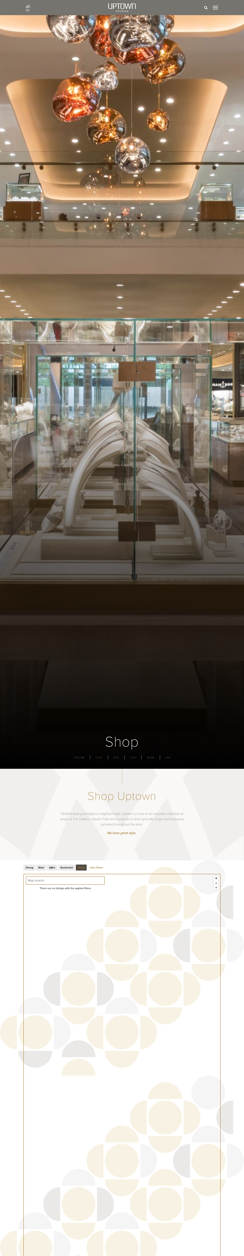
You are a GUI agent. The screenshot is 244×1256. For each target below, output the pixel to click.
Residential (66, 867)
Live (167, 757)
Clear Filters (96, 867)
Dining (29, 867)
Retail (81, 867)
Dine (116, 757)
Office (52, 867)
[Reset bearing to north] (216, 888)
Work (150, 757)
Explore (79, 757)
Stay (133, 757)
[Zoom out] (216, 883)
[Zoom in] (216, 878)
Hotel (41, 867)
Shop (98, 757)
